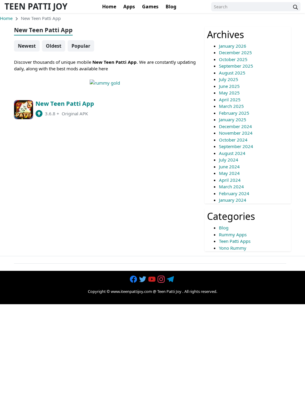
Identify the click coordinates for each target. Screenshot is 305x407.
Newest (27, 46)
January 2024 (232, 200)
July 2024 (228, 160)
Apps (129, 6)
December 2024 (235, 126)
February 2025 (234, 113)
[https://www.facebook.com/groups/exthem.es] (134, 279)
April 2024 (230, 180)
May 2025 (229, 93)
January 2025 (232, 119)
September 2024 (236, 146)
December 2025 (235, 52)
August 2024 (232, 153)
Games (150, 6)
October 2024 (233, 140)
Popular (80, 46)
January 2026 (232, 46)
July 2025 (228, 79)
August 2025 (232, 73)
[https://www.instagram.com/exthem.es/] (162, 279)
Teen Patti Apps (234, 241)
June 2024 (229, 167)
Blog (171, 6)
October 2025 (233, 59)
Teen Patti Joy (35, 6)
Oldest (53, 46)
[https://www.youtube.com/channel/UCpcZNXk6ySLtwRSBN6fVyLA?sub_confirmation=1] (152, 279)
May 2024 (229, 173)
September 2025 (236, 66)
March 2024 (231, 186)
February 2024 (234, 193)
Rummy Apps (233, 234)
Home (109, 6)
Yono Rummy (232, 248)
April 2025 (230, 99)
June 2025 (229, 86)
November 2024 (236, 133)
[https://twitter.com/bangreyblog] (143, 279)
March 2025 (231, 106)
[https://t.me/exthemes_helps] (171, 279)
